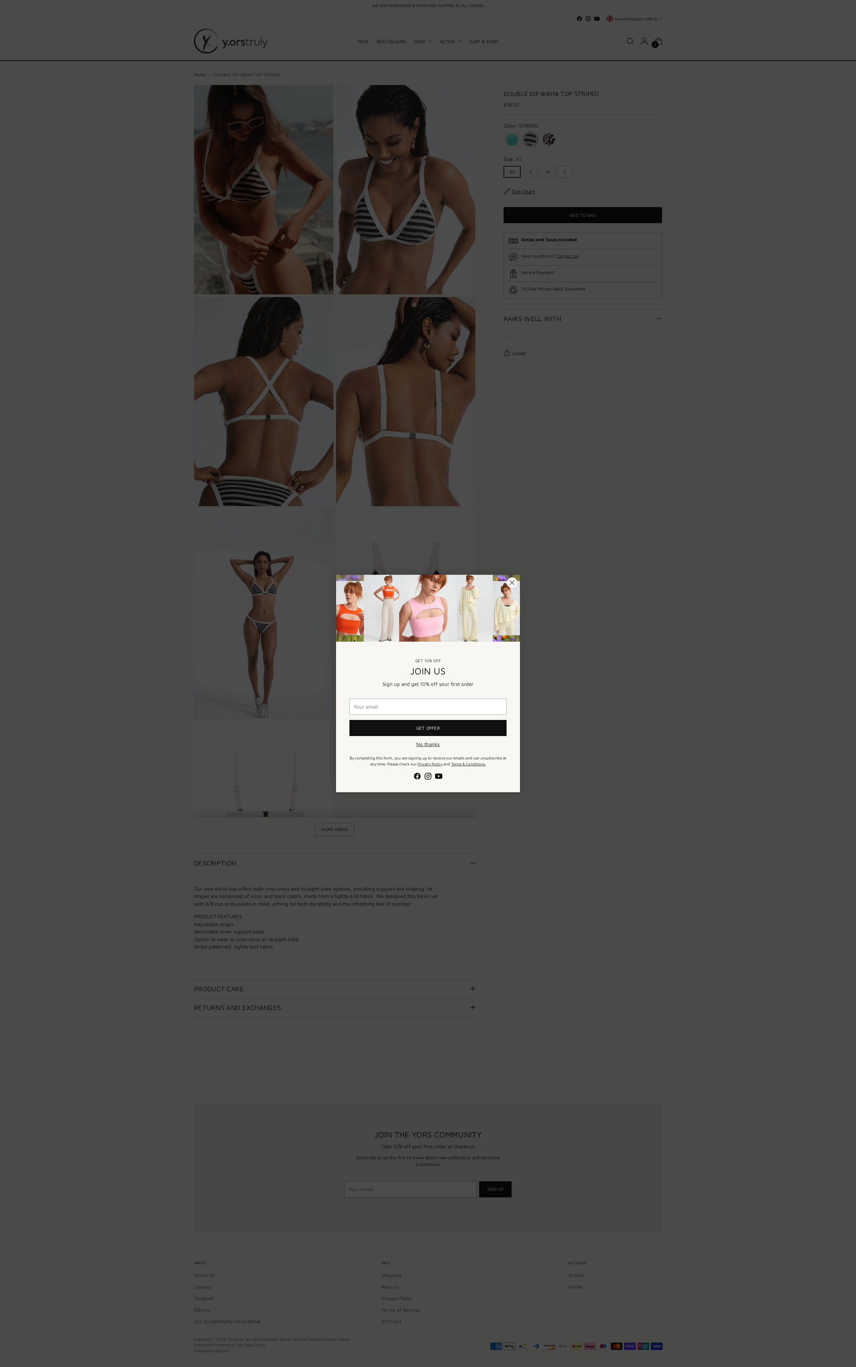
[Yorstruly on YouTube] (439, 777)
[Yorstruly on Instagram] (428, 777)
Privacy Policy (430, 764)
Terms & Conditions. (468, 764)
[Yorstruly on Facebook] (417, 777)
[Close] (512, 582)
